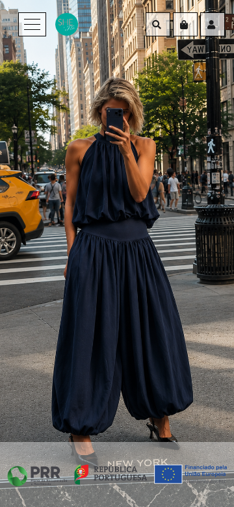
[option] (117, 253)
